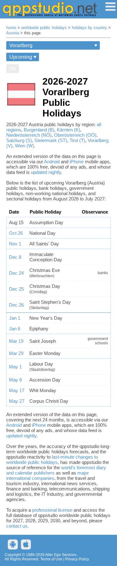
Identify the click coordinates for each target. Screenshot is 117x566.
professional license (52, 510)
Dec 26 (16, 305)
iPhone (77, 161)
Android (52, 161)
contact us (16, 526)
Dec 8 (15, 257)
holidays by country (89, 28)
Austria (12, 33)
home (11, 28)
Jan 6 (14, 328)
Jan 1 (14, 318)
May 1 (15, 366)
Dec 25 (16, 289)
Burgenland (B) (39, 129)
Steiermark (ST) (50, 140)
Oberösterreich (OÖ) (75, 135)
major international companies (47, 475)
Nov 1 (15, 243)
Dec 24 (16, 273)
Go (12, 68)
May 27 (16, 401)
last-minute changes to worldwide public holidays (52, 459)
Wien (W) (24, 145)
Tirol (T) (77, 140)
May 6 (15, 379)
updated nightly (46, 172)
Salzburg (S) (19, 140)
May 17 (16, 390)
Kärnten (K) (68, 129)
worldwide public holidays (44, 28)
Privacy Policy (77, 559)
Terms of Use (51, 559)
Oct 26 (16, 233)
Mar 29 (16, 353)
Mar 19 (16, 341)
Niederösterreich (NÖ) (28, 135)
